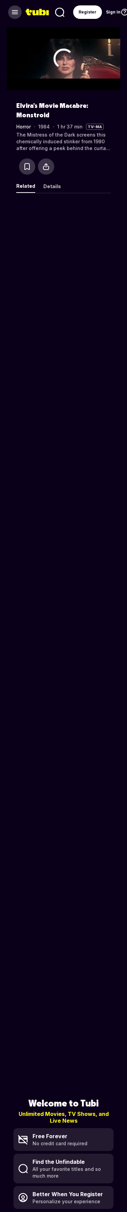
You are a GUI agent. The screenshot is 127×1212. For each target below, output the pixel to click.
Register (88, 11)
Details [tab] (52, 186)
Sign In (113, 11)
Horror (23, 126)
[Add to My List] (27, 166)
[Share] (46, 166)
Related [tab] (25, 186)
